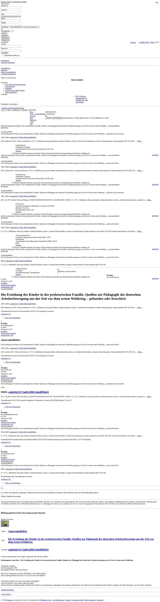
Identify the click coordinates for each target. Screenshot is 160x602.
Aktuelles (100, 600)
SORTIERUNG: (51, 112)
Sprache (133, 42)
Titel (31, 118)
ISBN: (3, 18)
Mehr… (140, 141)
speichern (155, 155)
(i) (18, 55)
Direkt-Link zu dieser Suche (15, 90)
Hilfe (152, 42)
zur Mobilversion (58, 600)
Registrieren (5, 61)
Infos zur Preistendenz (12, 318)
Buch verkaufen (77, 80)
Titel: (2, 14)
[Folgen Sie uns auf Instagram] (158, 42)
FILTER (48, 118)
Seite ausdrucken (11, 92)
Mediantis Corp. (45, 600)
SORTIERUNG (57, 118)
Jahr (31, 124)
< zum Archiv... (6, 594)
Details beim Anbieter (8, 285)
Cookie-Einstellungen (8, 74)
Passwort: (4, 48)
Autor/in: (4, 10)
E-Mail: (3, 44)
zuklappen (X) (6, 314)
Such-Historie (5, 68)
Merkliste (4, 70)
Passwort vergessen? (8, 62)
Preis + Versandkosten (37, 114)
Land (31, 122)
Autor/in (33, 116)
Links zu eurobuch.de (8, 72)
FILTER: (33, 110)
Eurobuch (10, 600)
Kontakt (68, 600)
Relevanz (33, 120)
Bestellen (4, 283)
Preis (31, 112)
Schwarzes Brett (77, 600)
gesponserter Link (7, 287)
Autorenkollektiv (17, 531)
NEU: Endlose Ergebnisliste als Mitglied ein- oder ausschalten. (82, 99)
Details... (19, 151)
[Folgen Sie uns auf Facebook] (156, 42)
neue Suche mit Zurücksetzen (15, 84)
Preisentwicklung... (7, 590)
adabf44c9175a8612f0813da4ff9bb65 (23, 137)
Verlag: (3, 23)
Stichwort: (4, 6)
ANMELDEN (144, 42)
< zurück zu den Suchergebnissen (12, 108)
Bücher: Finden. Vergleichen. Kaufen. (14, 2)
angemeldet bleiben (11, 55)
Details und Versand (8, 459)
